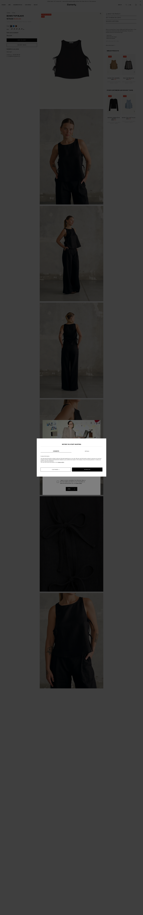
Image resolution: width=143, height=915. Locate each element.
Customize (55, 469)
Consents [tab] (56, 451)
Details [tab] (87, 451)
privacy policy (61, 462)
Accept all (87, 469)
